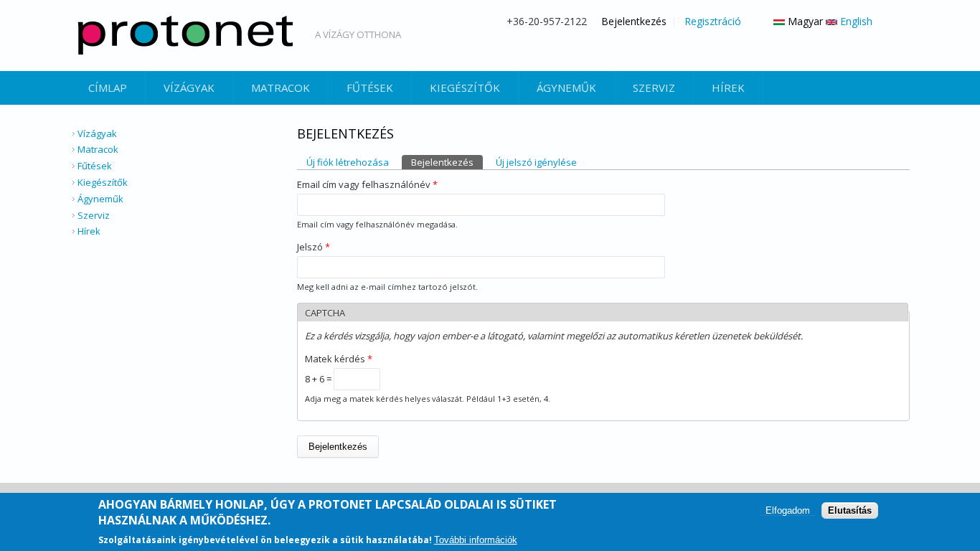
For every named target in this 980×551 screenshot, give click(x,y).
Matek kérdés (338, 358)
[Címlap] (185, 35)
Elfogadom (787, 510)
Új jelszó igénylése (536, 162)
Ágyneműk (566, 87)
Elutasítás (850, 510)
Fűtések (370, 87)
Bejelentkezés (633, 22)
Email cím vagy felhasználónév (367, 184)
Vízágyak (189, 87)
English (854, 21)
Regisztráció (712, 22)
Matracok (280, 87)
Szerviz (654, 87)
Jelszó (313, 246)
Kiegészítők (465, 87)
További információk (475, 539)
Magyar (804, 21)
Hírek (728, 87)
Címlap (107, 87)
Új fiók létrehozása (347, 162)
